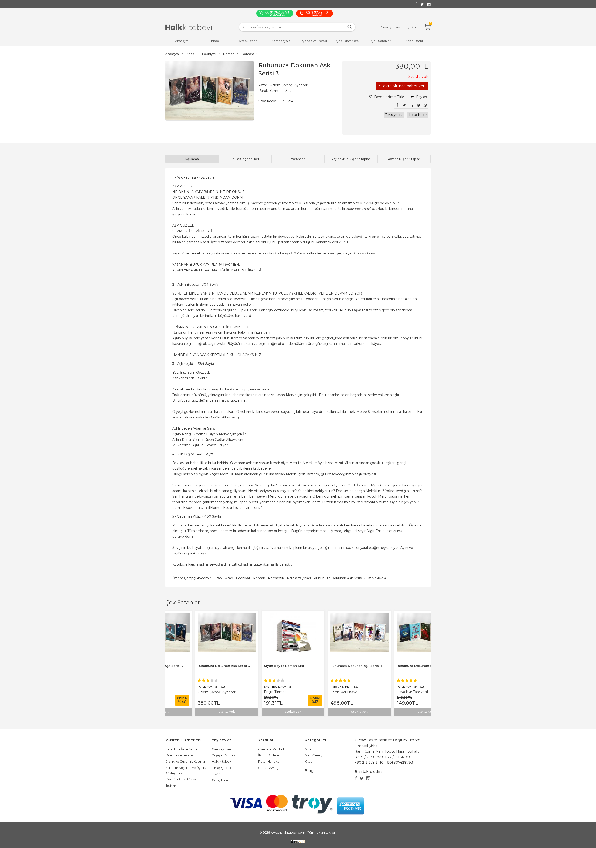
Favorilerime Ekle (388, 97)
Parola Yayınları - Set (183, 686)
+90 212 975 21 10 (369, 762)
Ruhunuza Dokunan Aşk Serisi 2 (395, 666)
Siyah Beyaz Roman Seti (256, 666)
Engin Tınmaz (247, 692)
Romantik (276, 578)
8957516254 (377, 578)
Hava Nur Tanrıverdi (384, 692)
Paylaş (421, 97)
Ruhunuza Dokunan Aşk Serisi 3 (339, 578)
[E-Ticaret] (298, 841)
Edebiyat (243, 578)
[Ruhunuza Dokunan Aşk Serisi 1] (331, 616)
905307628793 (400, 762)
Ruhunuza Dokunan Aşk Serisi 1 (328, 666)
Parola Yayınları (299, 578)
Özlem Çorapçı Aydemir (191, 578)
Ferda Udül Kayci (315, 692)
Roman (259, 578)
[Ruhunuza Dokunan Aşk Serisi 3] (198, 616)
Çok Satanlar (182, 602)
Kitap (217, 578)
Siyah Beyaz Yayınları (250, 686)
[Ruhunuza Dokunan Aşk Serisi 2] (398, 616)
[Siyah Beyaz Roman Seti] (265, 616)
